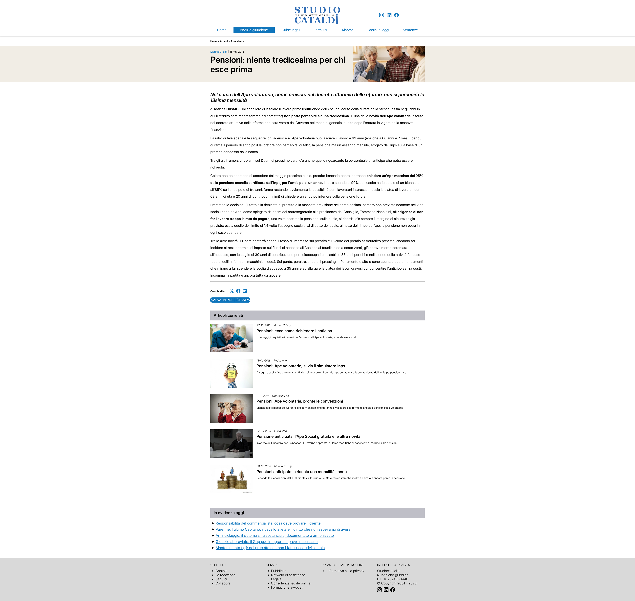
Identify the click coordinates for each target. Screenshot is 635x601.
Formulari (321, 30)
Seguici (221, 579)
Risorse (348, 30)
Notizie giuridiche (254, 30)
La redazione (225, 575)
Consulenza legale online (291, 583)
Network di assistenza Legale (288, 577)
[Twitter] (232, 290)
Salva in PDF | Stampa (230, 300)
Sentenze (410, 30)
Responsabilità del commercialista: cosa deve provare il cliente (268, 523)
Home (222, 30)
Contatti (221, 571)
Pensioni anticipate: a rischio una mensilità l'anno (301, 471)
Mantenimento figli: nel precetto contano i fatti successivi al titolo (270, 547)
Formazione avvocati (287, 587)
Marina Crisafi (219, 51)
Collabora (222, 583)
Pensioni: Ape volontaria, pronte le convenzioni (299, 401)
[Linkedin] (389, 15)
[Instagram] (381, 15)
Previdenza (237, 41)
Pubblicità (278, 571)
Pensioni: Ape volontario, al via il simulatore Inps (300, 365)
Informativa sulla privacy (345, 571)
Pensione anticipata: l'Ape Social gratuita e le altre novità (308, 436)
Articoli (224, 41)
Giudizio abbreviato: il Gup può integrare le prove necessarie (267, 541)
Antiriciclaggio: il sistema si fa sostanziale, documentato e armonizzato (275, 535)
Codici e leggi (378, 30)
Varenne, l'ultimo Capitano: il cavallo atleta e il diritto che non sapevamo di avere (283, 529)
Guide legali (291, 30)
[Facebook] (396, 15)
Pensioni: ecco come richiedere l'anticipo (294, 330)
